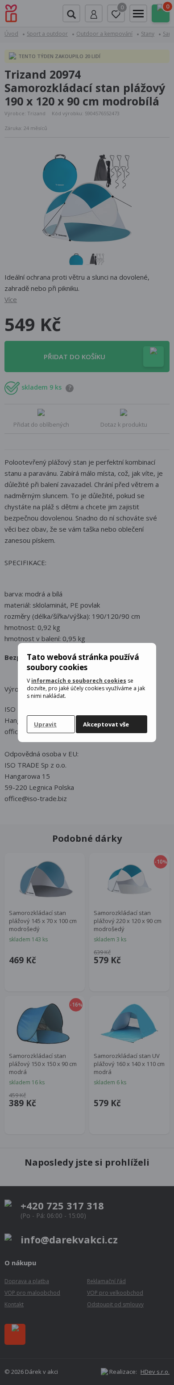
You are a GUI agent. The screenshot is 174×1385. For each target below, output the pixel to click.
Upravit (45, 724)
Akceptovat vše (106, 724)
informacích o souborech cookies (78, 680)
